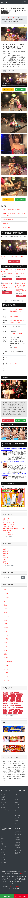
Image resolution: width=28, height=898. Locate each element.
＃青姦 (4, 701)
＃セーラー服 (19, 701)
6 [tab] (14, 439)
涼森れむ (5, 551)
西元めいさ (6, 561)
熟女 (5, 605)
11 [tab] (25, 439)
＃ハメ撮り (5, 705)
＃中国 (4, 713)
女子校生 (6, 635)
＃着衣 (8, 707)
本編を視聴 (7, 896)
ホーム (3, 794)
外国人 (6, 672)
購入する (7, 279)
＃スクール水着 (11, 701)
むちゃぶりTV (7, 532)
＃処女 (16, 703)
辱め (5, 608)
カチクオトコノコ (8, 526)
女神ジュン (6, 548)
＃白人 (20, 713)
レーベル (3, 802)
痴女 (5, 654)
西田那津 (5, 553)
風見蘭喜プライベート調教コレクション (14, 528)
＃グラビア (18, 705)
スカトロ (6, 597)
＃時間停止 (5, 692)
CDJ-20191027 (14, 317)
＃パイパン (5, 699)
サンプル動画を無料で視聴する (11, 209)
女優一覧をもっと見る (9, 565)
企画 (5, 631)
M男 (5, 601)
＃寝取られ (5, 694)
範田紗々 (19, 320)
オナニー (6, 669)
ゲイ (5, 624)
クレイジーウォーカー (9, 522)
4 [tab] (9, 439)
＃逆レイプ (11, 709)
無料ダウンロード (8, 420)
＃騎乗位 (17, 709)
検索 (23, 577)
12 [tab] (14, 441)
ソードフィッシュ (8, 534)
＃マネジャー (6, 698)
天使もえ (5, 555)
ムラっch (5, 520)
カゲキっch (6, 519)
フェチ (6, 593)
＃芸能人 (12, 705)
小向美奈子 (13, 320)
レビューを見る (20, 89)
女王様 (6, 627)
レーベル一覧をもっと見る (10, 536)
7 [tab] (16, 439)
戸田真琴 (5, 557)
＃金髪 (10, 711)
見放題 (3, 807)
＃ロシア (16, 711)
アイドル (6, 616)
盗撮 (5, 612)
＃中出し (13, 698)
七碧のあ (5, 559)
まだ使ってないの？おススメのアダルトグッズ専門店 (14, 214)
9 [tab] (21, 439)
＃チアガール (19, 707)
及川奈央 (5, 563)
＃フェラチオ (19, 694)
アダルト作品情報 (8, 219)
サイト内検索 (5, 810)
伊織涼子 (17, 322)
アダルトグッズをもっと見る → (14, 300)
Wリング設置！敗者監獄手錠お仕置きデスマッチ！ (17, 311)
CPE (11, 357)
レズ (5, 650)
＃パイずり (12, 694)
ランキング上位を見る (16, 333)
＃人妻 (4, 696)
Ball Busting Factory (8, 524)
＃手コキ (5, 711)
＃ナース (19, 696)
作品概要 (5, 223)
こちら (17, 347)
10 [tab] (23, 439)
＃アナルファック (12, 696)
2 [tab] (4, 439)
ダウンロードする (14, 261)
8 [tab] (18, 439)
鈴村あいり (6, 550)
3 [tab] (7, 439)
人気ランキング (5, 797)
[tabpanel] (6, 433)
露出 (5, 642)
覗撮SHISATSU (7, 530)
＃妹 (4, 707)
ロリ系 (6, 639)
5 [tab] (11, 439)
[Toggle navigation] (24, 2)
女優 (5, 646)
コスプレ (6, 657)
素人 (5, 620)
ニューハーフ (8, 661)
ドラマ (6, 665)
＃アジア (10, 713)
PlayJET (4, 2)
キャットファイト (15, 363)
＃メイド (5, 709)
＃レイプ (17, 692)
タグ (2, 804)
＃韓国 (21, 711)
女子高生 (17, 815)
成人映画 (6, 680)
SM (5, 590)
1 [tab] (2, 439)
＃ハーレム (12, 699)
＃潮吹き (18, 698)
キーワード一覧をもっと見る (11, 715)
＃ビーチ (11, 703)
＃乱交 (11, 692)
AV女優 (3, 799)
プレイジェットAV (14, 886)
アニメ (6, 676)
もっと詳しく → (8, 89)
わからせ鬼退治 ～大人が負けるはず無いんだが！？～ (21, 290)
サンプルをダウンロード (21, 896)
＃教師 (13, 707)
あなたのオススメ (8, 227)
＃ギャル (18, 699)
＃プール (5, 703)
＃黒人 (15, 713)
